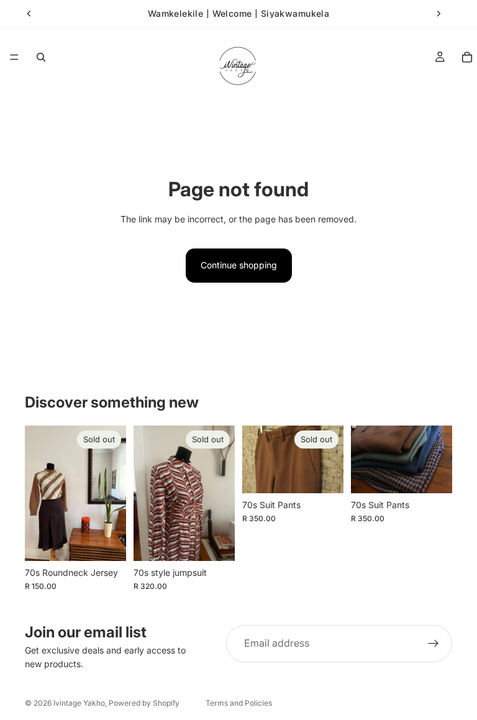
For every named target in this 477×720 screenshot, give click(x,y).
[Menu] (14, 57)
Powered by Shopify (144, 703)
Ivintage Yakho (79, 703)
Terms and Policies (239, 703)
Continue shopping (239, 265)
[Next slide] (438, 13)
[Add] (433, 474)
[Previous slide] (29, 13)
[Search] (41, 57)
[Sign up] (433, 644)
